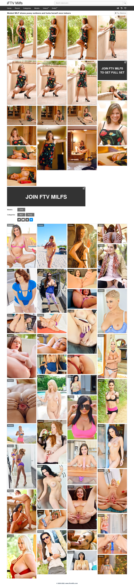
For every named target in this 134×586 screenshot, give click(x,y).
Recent (17, 8)
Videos (45, 8)
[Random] (118, 8)
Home (9, 8)
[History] (121, 8)
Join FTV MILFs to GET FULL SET (112, 70)
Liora (21, 209)
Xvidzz (54, 8)
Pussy (30, 215)
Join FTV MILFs (46, 196)
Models (36, 8)
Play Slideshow (121, 13)
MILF (21, 215)
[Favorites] (125, 8)
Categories (27, 8)
